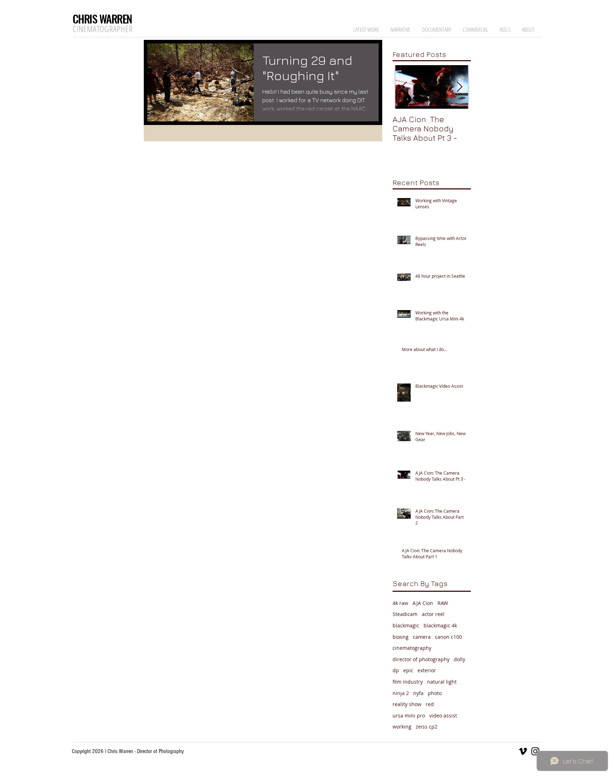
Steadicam (405, 614)
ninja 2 (401, 693)
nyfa (418, 693)
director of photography (421, 659)
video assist (443, 715)
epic (408, 670)
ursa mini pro (409, 715)
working (402, 726)
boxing (401, 636)
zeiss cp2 (426, 726)
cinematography (412, 647)
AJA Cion (422, 603)
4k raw (400, 603)
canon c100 (448, 636)
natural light (442, 681)
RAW (442, 603)
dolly (459, 659)
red (430, 704)
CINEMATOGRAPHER (102, 29)
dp (396, 670)
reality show (407, 704)
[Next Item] (459, 87)
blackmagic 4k (440, 625)
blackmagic (406, 625)
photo (435, 693)
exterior (426, 670)
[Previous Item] (404, 87)
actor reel (433, 614)
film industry (408, 681)
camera (422, 636)
